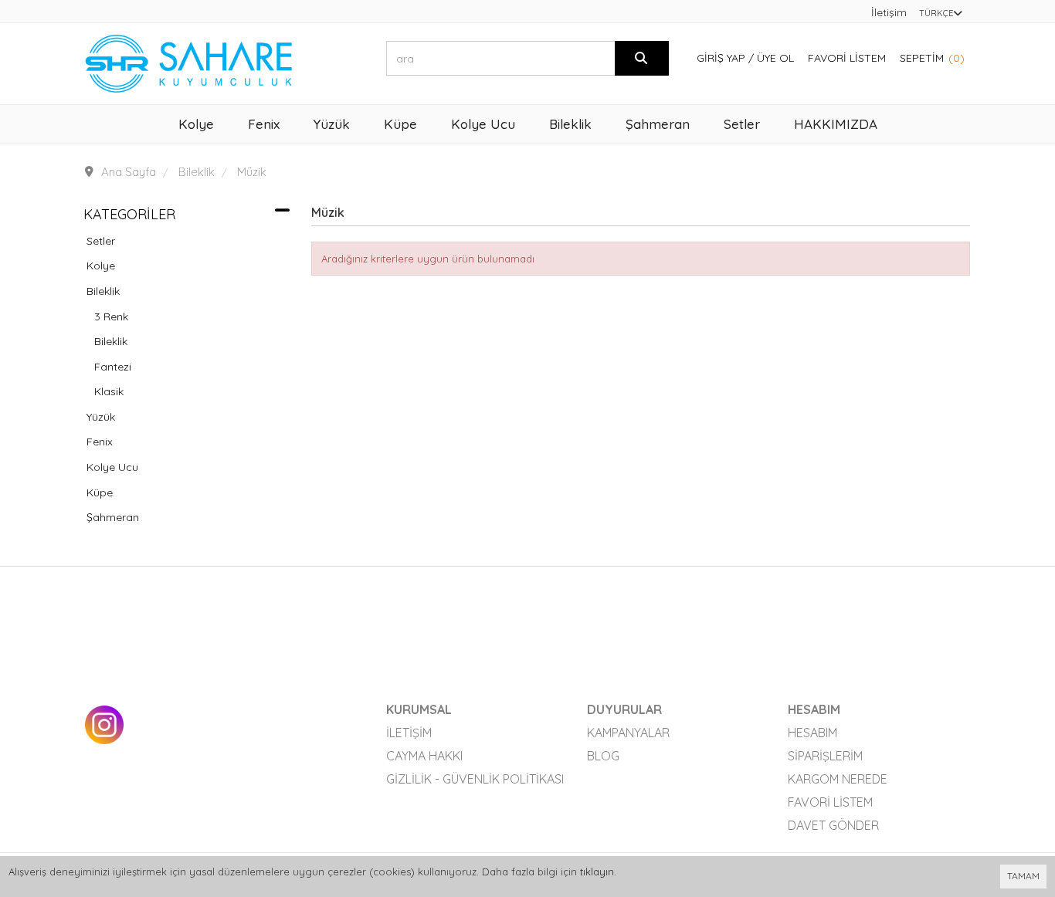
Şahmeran (113, 517)
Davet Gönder (833, 825)
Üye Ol (775, 58)
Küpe (100, 492)
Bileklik (103, 291)
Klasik (109, 391)
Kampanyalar (628, 732)
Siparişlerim (825, 755)
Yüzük (101, 417)
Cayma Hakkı (424, 755)
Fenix (100, 441)
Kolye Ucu (112, 467)
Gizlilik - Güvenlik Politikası (475, 779)
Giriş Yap (721, 58)
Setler (101, 241)
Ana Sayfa (128, 171)
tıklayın (597, 871)
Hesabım (812, 732)
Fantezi (112, 367)
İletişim (889, 12)
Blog (603, 755)
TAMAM (1023, 876)
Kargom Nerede (837, 779)
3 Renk (111, 316)
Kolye (101, 265)
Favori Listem (847, 58)
